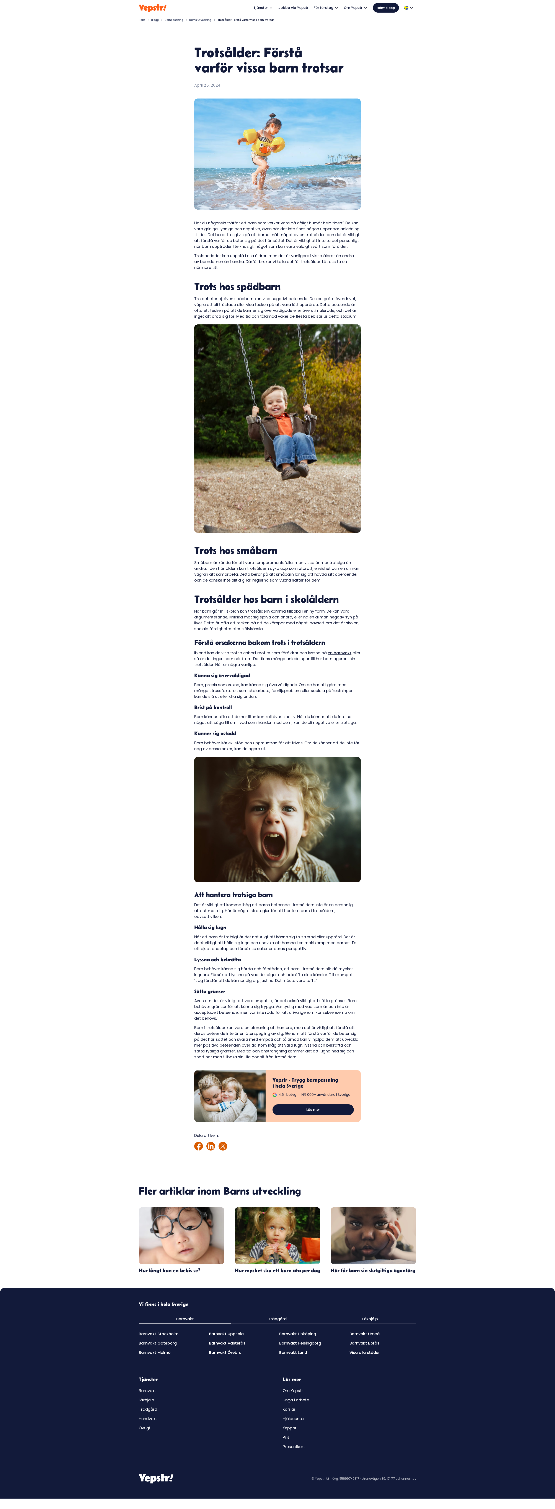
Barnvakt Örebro (225, 1352)
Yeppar (290, 1428)
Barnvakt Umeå (364, 1333)
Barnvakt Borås (364, 1343)
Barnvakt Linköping (297, 1333)
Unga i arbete (296, 1400)
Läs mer (313, 1109)
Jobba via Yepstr (293, 7)
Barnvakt (147, 1390)
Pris (286, 1437)
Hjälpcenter (294, 1418)
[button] (263, 8)
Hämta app (386, 8)
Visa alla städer (364, 1352)
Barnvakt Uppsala (226, 1333)
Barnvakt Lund (293, 1352)
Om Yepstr (293, 1390)
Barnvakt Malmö (155, 1352)
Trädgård (148, 1409)
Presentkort (294, 1446)
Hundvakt (148, 1418)
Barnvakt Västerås (227, 1343)
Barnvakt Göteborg (158, 1343)
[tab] (185, 1319)
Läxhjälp (146, 1400)
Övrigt (144, 1428)
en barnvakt (339, 653)
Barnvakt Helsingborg (300, 1343)
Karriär (289, 1409)
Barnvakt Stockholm (158, 1333)
